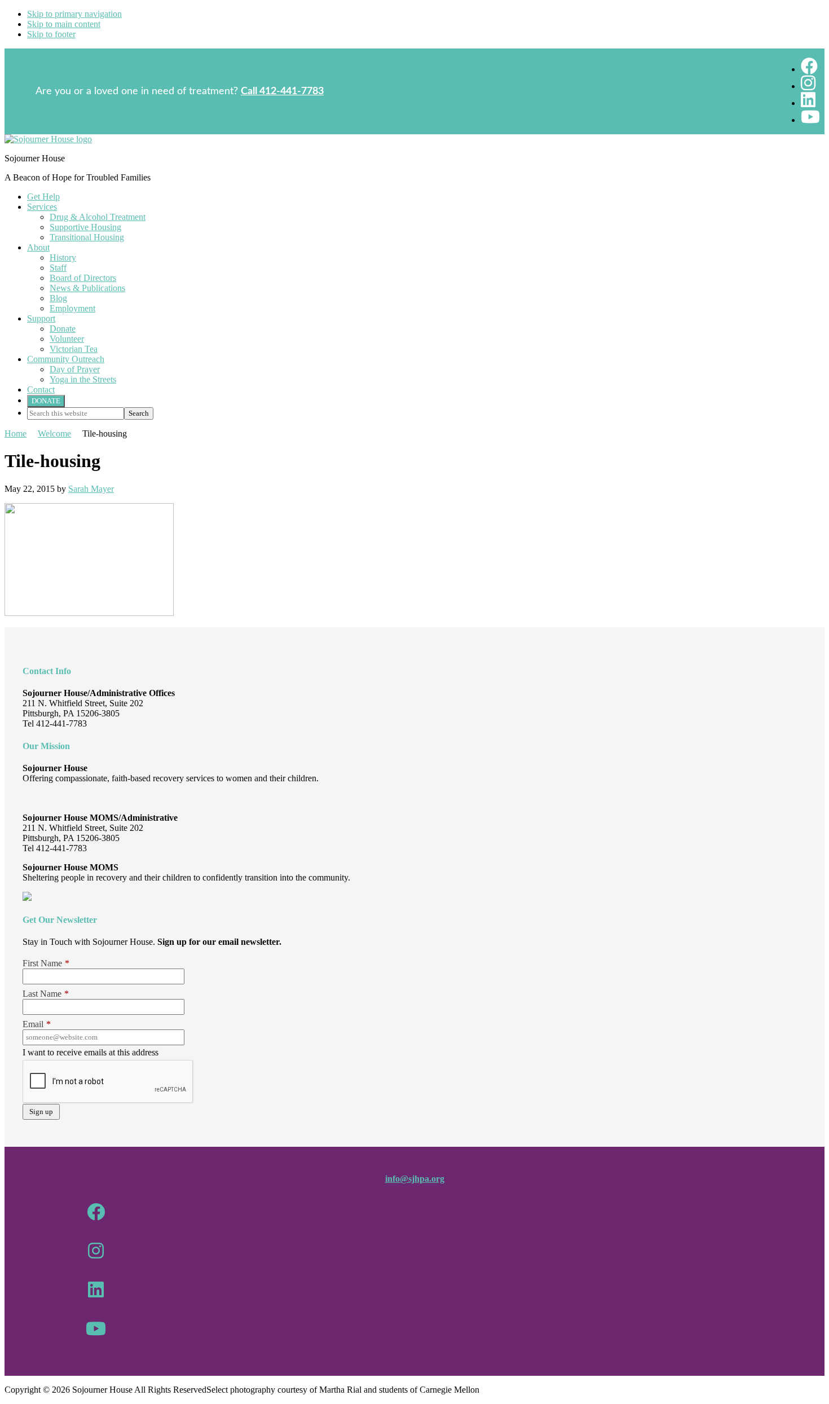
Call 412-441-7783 (282, 91)
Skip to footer (51, 34)
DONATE (46, 401)
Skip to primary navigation (74, 14)
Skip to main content (63, 24)
